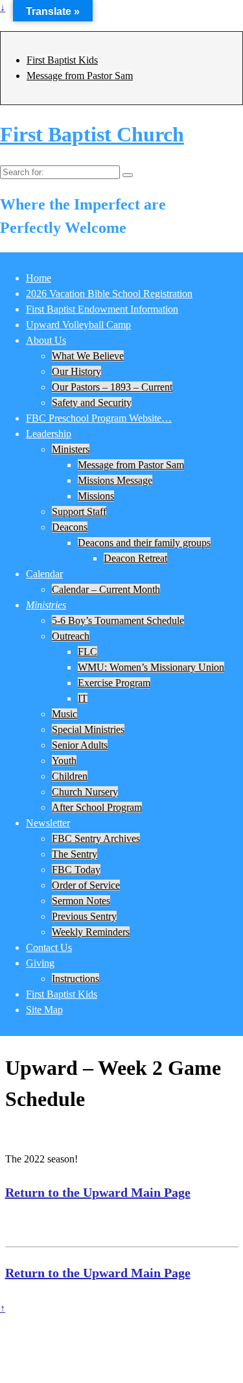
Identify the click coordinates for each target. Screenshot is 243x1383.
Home (38, 277)
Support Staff (79, 511)
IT (82, 698)
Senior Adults (80, 745)
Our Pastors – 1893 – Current (112, 386)
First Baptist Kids (62, 60)
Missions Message (115, 480)
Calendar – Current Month (106, 589)
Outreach (70, 636)
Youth (64, 760)
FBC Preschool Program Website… (99, 418)
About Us (46, 340)
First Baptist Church (92, 134)
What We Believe (88, 355)
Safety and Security (92, 402)
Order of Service (86, 885)
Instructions (75, 978)
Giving (40, 962)
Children (69, 776)
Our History (76, 371)
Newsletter (48, 822)
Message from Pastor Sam (80, 75)
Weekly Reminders (91, 931)
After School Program (97, 807)
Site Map (44, 1009)
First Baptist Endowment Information (102, 309)
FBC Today (76, 869)
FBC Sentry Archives (96, 838)
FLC (87, 651)
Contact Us (49, 947)
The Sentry (74, 854)
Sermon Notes (81, 900)
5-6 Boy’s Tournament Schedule (118, 620)
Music (64, 713)
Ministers (70, 449)
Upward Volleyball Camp (78, 324)
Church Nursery (85, 791)
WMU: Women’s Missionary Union (151, 667)
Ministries (46, 604)
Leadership (48, 433)
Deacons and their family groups (144, 542)
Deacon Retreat (135, 558)
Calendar (44, 573)
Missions (96, 495)
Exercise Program (114, 682)
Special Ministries (88, 729)
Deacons (69, 527)
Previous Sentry (84, 916)
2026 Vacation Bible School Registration (109, 293)
